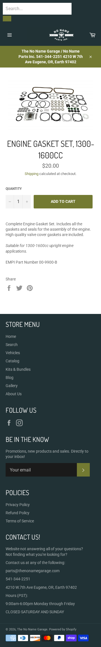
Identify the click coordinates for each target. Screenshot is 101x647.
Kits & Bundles (18, 369)
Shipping (31, 174)
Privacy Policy (18, 504)
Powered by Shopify (62, 629)
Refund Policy (17, 513)
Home (11, 336)
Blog (9, 377)
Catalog (12, 361)
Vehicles (13, 353)
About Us (14, 394)
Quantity (14, 189)
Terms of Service (20, 521)
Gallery (12, 385)
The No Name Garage (32, 629)
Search (12, 344)
